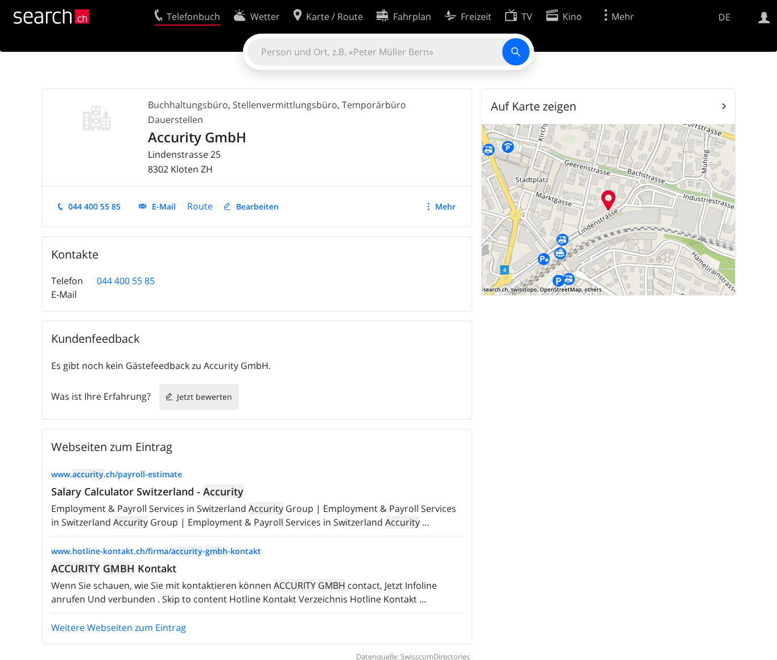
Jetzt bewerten (204, 396)
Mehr (445, 206)
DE (724, 17)
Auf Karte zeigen (533, 106)
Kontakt (113, 568)
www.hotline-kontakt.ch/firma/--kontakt (156, 551)
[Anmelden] (764, 16)
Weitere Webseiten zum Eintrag (118, 627)
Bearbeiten (257, 206)
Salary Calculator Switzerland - (147, 491)
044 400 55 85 (94, 206)
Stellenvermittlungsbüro (285, 105)
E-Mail (164, 206)
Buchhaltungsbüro (188, 105)
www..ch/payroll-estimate (116, 474)
